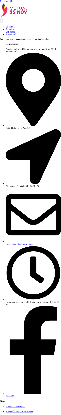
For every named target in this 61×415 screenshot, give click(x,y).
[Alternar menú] (1, 20)
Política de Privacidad (15, 406)
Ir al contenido (6, 1)
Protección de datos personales (19, 411)
